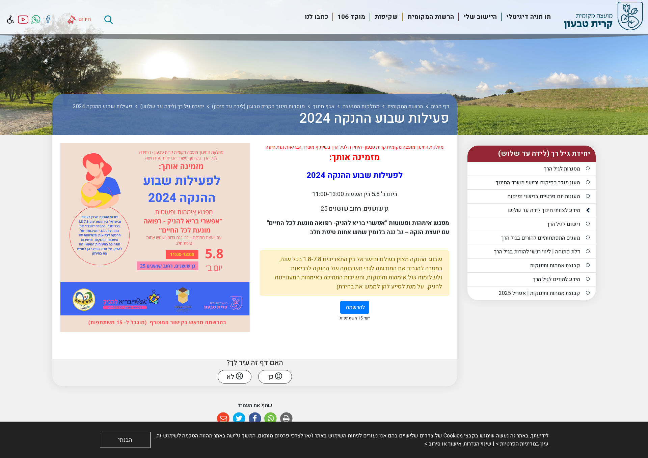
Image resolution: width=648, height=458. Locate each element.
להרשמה (352, 306)
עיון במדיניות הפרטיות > (522, 444)
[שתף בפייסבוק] (255, 418)
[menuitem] (524, 17)
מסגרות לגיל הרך (562, 169)
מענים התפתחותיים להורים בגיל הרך (540, 238)
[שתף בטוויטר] (239, 418)
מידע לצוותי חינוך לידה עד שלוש (544, 210)
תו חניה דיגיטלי (528, 17)
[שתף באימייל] (223, 418)
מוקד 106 (351, 17)
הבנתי (125, 440)
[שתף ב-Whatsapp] (270, 418)
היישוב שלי (480, 17)
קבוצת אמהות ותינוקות (555, 266)
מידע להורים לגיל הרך (556, 279)
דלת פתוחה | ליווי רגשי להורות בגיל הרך (537, 252)
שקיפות (386, 17)
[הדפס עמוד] (286, 418)
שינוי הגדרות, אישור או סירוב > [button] (457, 444)
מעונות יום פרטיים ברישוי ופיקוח (543, 196)
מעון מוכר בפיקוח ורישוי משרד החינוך (538, 183)
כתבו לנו (316, 17)
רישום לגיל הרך (563, 224)
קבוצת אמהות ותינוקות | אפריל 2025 (539, 293)
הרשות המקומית (430, 17)
